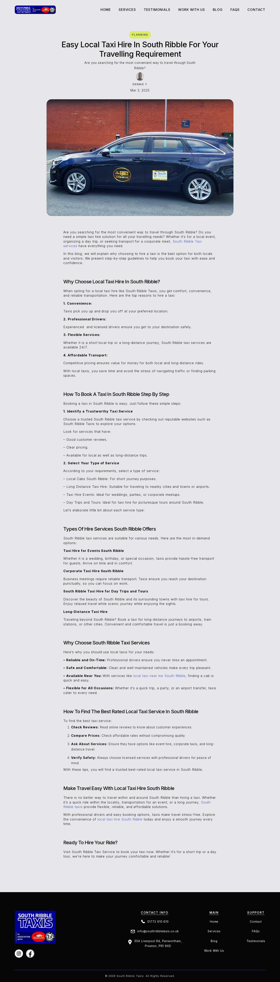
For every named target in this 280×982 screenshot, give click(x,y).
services (127, 10)
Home (105, 10)
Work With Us (191, 10)
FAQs (256, 931)
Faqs (235, 10)
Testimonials (157, 10)
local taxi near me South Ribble (159, 676)
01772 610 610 (158, 921)
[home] (35, 10)
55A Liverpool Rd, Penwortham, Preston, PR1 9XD (158, 943)
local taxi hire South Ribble (120, 819)
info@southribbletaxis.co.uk (158, 931)
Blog (218, 10)
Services (214, 931)
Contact (256, 10)
